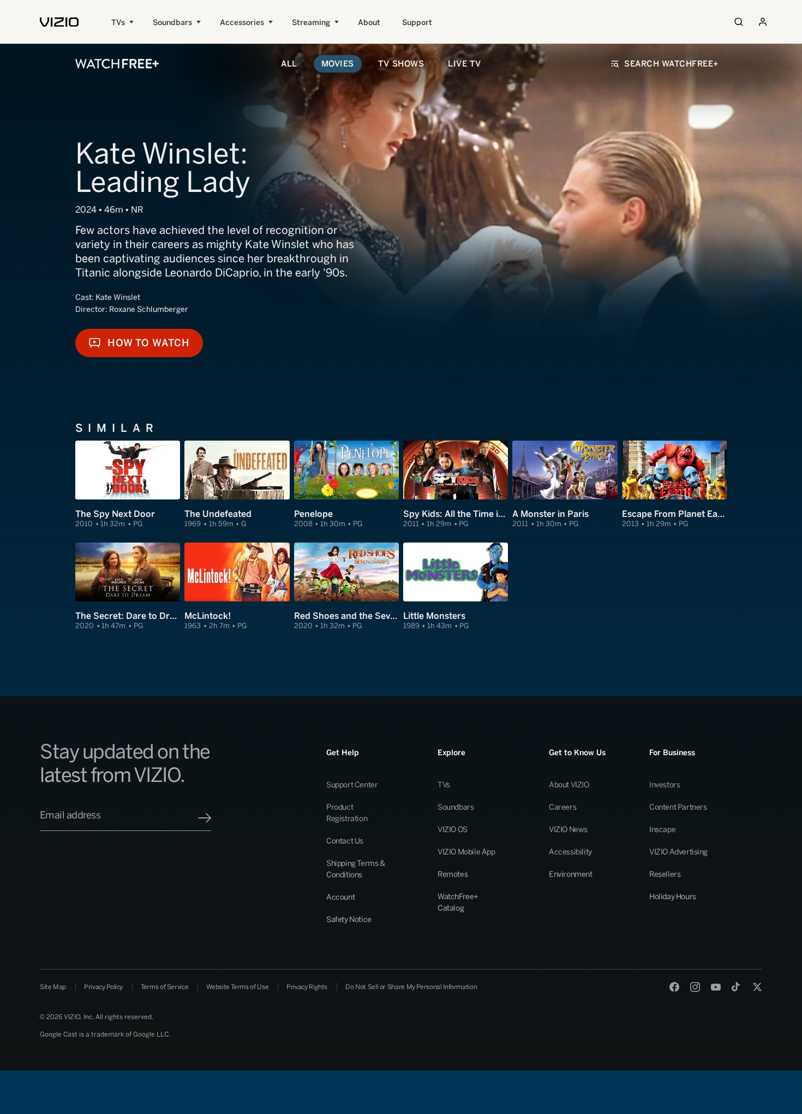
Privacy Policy (103, 987)
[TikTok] (736, 987)
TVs (118, 22)
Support (417, 22)
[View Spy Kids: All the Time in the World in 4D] (455, 485)
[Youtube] (716, 987)
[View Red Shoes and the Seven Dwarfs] (346, 587)
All (289, 64)
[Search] (739, 22)
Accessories (242, 22)
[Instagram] (695, 987)
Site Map (53, 987)
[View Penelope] (346, 485)
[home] (59, 22)
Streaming (311, 22)
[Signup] (204, 817)
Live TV (464, 64)
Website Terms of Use (237, 987)
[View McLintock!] (236, 587)
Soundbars (172, 22)
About (369, 22)
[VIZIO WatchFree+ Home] (117, 64)
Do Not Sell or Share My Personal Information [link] (411, 987)
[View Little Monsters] (455, 587)
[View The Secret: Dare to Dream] (127, 587)
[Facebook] (674, 987)
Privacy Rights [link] (306, 987)
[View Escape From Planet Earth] (674, 485)
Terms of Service (164, 987)
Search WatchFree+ (671, 64)
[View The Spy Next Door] (127, 485)
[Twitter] (757, 987)
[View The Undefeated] (236, 485)
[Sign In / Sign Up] (763, 22)
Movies (337, 64)
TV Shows (401, 64)
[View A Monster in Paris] (564, 485)
